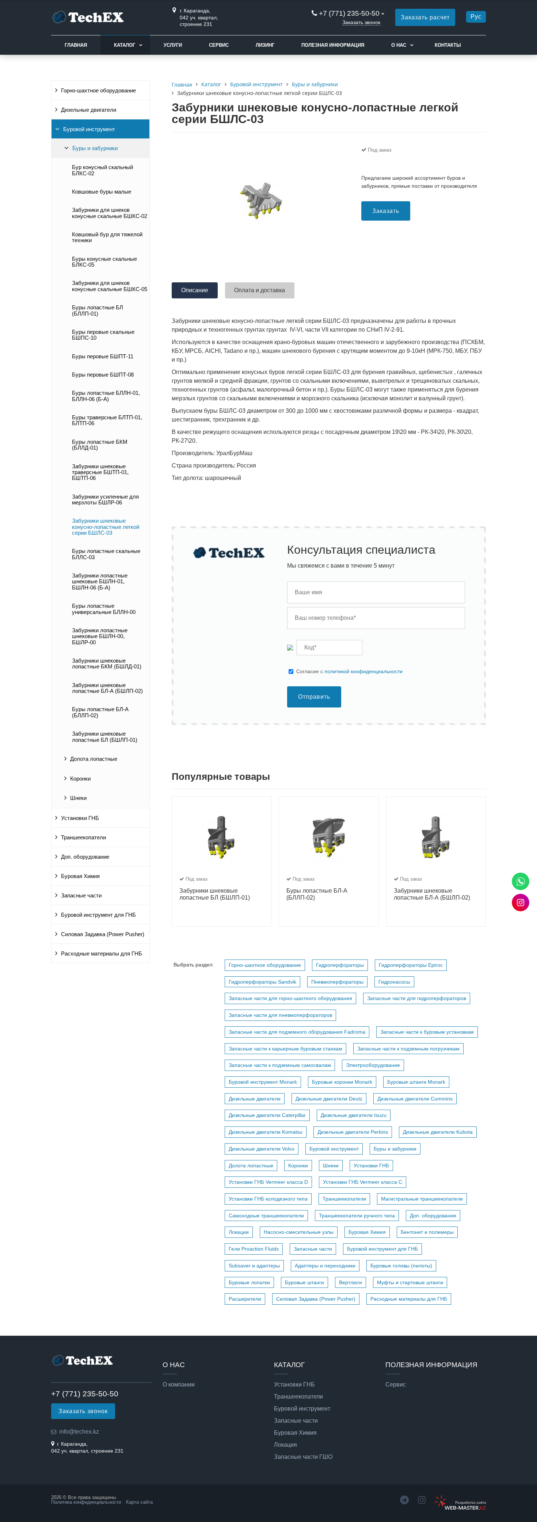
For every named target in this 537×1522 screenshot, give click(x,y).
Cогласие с (349, 671)
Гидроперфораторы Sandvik (262, 982)
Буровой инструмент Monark (263, 1082)
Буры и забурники (95, 148)
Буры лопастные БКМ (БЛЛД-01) (99, 445)
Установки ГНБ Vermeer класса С (362, 1182)
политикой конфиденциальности (363, 671)
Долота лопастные (93, 759)
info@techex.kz (79, 1431)
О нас (398, 45)
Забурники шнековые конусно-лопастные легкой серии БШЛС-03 (105, 527)
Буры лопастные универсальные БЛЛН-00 (104, 609)
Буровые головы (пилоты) (401, 1266)
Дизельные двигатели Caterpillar (267, 1115)
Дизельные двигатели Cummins (415, 1099)
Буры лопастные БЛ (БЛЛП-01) (97, 310)
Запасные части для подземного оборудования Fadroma (297, 1032)
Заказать (385, 211)
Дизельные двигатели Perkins (352, 1132)
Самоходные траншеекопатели (266, 1215)
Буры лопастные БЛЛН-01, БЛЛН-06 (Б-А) (106, 396)
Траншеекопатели (83, 837)
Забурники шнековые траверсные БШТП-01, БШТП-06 (100, 472)
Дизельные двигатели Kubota (438, 1132)
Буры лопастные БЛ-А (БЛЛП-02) (100, 712)
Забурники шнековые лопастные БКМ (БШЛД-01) (106, 664)
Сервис (219, 45)
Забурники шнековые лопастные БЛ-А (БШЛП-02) (107, 688)
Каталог (124, 45)
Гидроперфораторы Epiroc (411, 965)
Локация (285, 1445)
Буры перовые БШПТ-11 (102, 356)
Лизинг (265, 45)
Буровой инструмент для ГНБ (98, 915)
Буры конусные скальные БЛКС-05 (104, 262)
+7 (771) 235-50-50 (349, 13)
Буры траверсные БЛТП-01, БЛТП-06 (107, 420)
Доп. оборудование (85, 857)
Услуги (173, 45)
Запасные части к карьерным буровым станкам (285, 1049)
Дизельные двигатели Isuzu (353, 1115)
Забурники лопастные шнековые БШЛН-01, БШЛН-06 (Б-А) (99, 582)
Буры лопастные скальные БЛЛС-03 (106, 554)
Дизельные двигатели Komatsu (265, 1132)
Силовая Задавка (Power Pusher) (102, 934)
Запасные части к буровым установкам (427, 1032)
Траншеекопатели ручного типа (357, 1215)
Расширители (245, 1299)
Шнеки (78, 798)
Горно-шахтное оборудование (98, 91)
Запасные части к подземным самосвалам (280, 1065)
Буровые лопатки (249, 1282)
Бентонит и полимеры (427, 1232)
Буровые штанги (304, 1282)
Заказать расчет (425, 17)
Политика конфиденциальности (86, 1502)
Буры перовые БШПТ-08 (103, 375)
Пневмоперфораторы (337, 982)
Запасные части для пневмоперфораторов (280, 1015)
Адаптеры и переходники (325, 1266)
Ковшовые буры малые (101, 192)
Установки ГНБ (80, 818)
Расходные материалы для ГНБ (101, 954)
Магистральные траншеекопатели (422, 1199)
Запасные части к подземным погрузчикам (408, 1049)
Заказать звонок (361, 22)
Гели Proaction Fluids (254, 1249)
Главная (76, 45)
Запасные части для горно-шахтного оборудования (290, 998)
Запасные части (81, 896)
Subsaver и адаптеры (254, 1266)
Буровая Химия (80, 876)
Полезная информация (332, 45)
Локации (239, 1232)
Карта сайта (139, 1502)
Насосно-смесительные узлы (299, 1232)
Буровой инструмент (89, 129)
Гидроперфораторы (340, 965)
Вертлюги (350, 1282)
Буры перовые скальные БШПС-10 (103, 335)
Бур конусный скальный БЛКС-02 (102, 170)
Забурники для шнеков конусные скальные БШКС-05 (109, 286)
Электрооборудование (373, 1065)
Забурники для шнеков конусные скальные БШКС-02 (109, 213)
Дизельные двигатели (88, 110)
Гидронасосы (394, 982)
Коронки (80, 779)
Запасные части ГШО (303, 1457)
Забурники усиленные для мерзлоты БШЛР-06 (105, 500)
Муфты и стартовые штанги (410, 1282)
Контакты (448, 45)
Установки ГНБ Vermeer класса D (268, 1182)
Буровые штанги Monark (416, 1082)
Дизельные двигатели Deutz (329, 1099)
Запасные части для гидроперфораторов (416, 998)
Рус (476, 17)
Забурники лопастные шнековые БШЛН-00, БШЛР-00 (99, 636)
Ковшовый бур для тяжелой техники (107, 237)
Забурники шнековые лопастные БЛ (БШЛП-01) (104, 737)
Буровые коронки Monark (342, 1082)
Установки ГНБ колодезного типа (268, 1199)
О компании (179, 1385)
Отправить (314, 697)
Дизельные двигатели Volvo (261, 1149)
